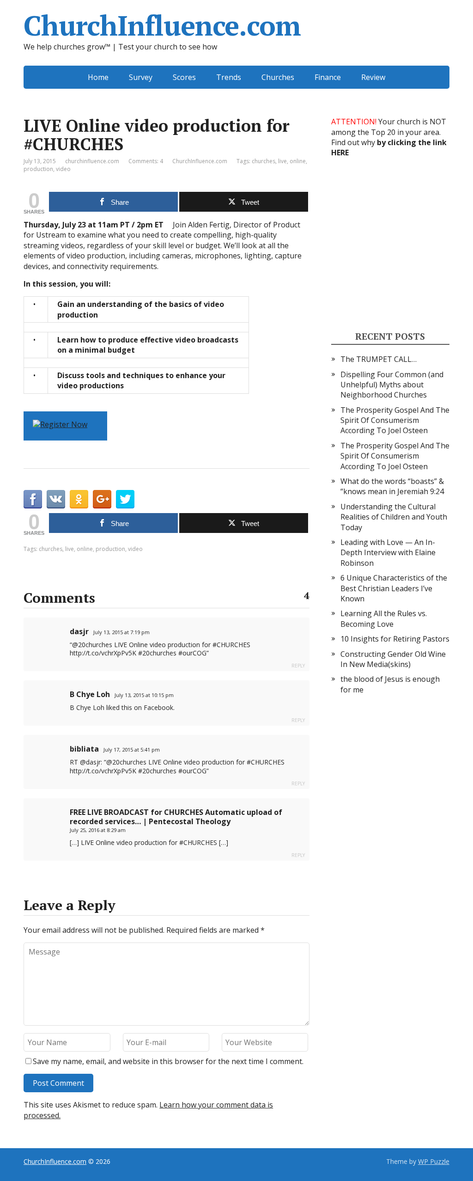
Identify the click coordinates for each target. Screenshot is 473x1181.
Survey (140, 77)
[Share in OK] (79, 499)
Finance (328, 77)
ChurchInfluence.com (162, 25)
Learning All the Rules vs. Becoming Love (383, 618)
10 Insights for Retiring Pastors (394, 639)
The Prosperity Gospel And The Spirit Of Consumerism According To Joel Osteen (394, 420)
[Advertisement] (400, 243)
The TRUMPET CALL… (378, 359)
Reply (298, 665)
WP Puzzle (433, 1161)
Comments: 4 (145, 161)
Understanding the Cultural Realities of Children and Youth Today (393, 517)
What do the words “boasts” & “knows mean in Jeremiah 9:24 (392, 486)
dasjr (79, 631)
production (38, 169)
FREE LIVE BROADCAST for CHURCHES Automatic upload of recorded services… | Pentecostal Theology (176, 816)
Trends (228, 77)
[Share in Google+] (102, 499)
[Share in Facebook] (33, 499)
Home (98, 77)
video (63, 169)
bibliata (84, 749)
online (298, 161)
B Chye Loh (90, 694)
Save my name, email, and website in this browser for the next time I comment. (168, 1061)
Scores (184, 77)
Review (373, 77)
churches (263, 161)
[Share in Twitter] (125, 499)
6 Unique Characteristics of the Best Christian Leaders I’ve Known (393, 588)
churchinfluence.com (92, 161)
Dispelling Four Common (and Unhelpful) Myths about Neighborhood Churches (391, 384)
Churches (277, 77)
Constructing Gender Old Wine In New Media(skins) (393, 659)
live (282, 161)
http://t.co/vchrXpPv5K (103, 653)
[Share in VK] (56, 499)
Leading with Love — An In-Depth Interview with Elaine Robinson (388, 552)
